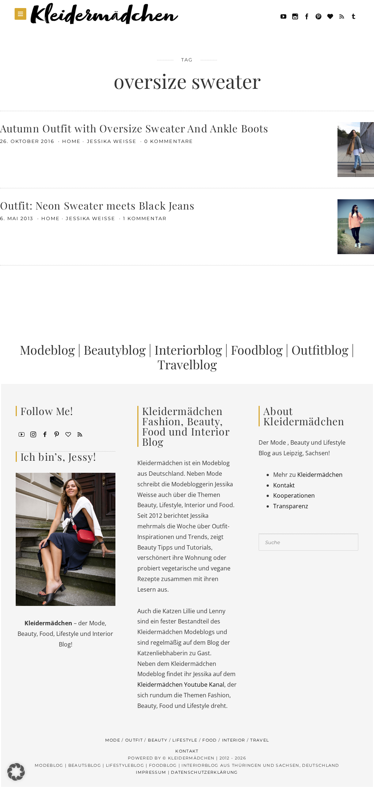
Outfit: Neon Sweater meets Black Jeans (97, 205)
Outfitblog (319, 349)
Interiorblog (188, 349)
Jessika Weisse (112, 141)
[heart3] (68, 433)
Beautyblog (115, 349)
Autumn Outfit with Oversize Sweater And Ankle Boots (134, 128)
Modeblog (47, 349)
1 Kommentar (144, 218)
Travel (259, 740)
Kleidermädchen (320, 475)
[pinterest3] (56, 433)
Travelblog (187, 364)
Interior (233, 740)
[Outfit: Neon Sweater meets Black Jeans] (355, 226)
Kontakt (284, 485)
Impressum (151, 772)
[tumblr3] (353, 15)
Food (209, 740)
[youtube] (283, 15)
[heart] (330, 15)
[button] (16, 772)
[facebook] (307, 15)
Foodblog (257, 349)
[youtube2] (21, 433)
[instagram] (33, 433)
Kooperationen (294, 495)
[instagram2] (295, 15)
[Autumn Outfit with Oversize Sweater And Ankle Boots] (355, 149)
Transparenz (290, 506)
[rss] (342, 15)
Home (71, 141)
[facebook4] (45, 433)
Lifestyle (184, 740)
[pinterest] (318, 15)
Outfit (134, 740)
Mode (112, 740)
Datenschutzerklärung (204, 772)
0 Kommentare (168, 141)
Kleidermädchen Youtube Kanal (180, 684)
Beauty (157, 740)
